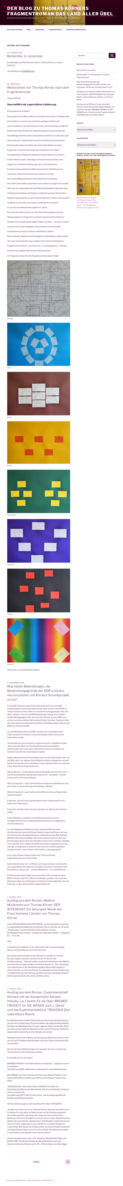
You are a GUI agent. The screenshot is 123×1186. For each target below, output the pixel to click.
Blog (29, 30)
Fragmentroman (55, 30)
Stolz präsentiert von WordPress (40, 1180)
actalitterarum (28, 71)
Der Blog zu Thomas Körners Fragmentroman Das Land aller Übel (60, 11)
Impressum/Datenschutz (76, 30)
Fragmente (39, 30)
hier (64, 1144)
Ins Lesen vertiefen (14, 30)
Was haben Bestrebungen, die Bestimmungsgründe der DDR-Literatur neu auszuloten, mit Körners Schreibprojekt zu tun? (94, 84)
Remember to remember (25, 56)
